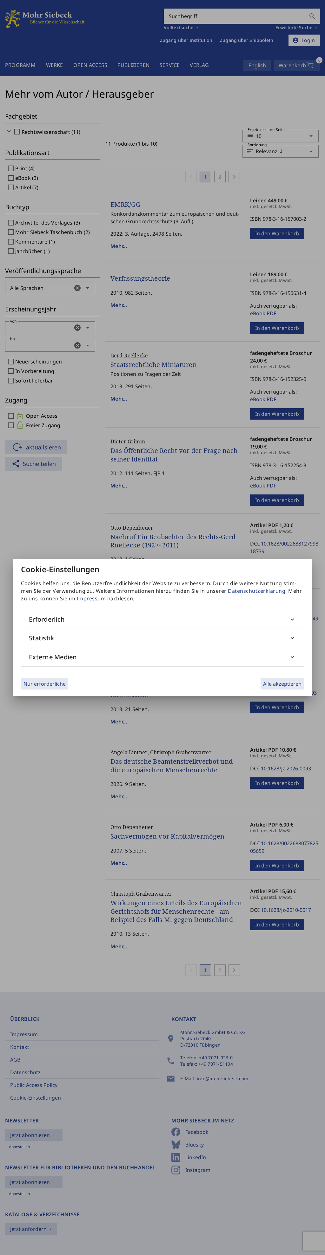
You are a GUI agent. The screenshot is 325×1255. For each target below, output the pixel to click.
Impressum (91, 598)
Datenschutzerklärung (256, 590)
